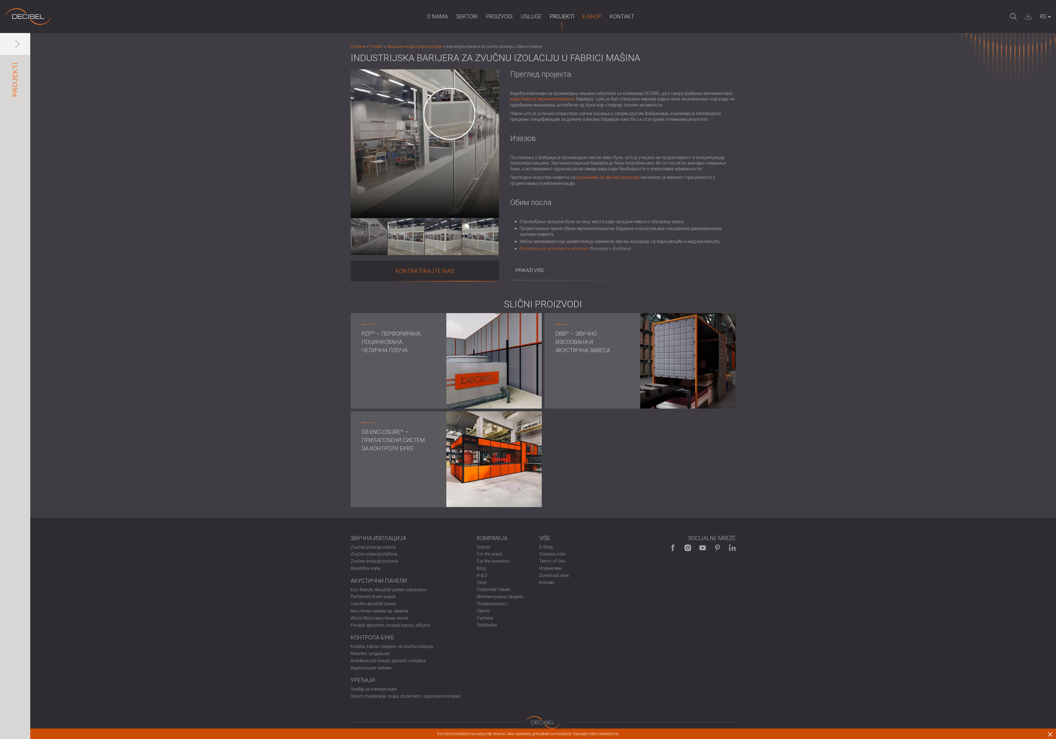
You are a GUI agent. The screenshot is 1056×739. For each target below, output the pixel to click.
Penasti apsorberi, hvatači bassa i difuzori (390, 625)
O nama (437, 16)
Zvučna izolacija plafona (374, 554)
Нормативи (550, 568)
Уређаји (363, 680)
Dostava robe (552, 554)
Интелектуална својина (500, 596)
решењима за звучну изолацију (608, 177)
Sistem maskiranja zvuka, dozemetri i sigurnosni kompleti (405, 696)
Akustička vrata (365, 568)
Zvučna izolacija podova (374, 561)
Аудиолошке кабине (371, 667)
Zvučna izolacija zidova (373, 547)
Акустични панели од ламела (379, 611)
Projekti (562, 16)
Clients (483, 611)
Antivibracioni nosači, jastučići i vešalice (388, 660)
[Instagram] (687, 547)
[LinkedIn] (732, 547)
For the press (489, 554)
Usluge (531, 16)
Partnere (485, 618)
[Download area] (1028, 16)
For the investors (493, 561)
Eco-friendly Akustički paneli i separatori (389, 589)
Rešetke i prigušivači (370, 653)
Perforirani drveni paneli (373, 596)
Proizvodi (499, 16)
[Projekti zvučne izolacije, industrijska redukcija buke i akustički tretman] (28, 16)
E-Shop (591, 16)
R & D (482, 575)
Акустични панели (379, 580)
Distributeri (487, 625)
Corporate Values (494, 589)
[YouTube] (702, 547)
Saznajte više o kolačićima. (596, 734)
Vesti (481, 582)
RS (1043, 16)
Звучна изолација (378, 538)
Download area (554, 575)
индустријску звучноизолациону (542, 99)
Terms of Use (552, 561)
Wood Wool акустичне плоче (379, 618)
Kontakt (622, 16)
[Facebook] (673, 547)
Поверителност (492, 603)
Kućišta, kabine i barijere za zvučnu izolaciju (392, 646)
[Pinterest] (717, 547)
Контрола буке (372, 637)
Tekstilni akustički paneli (373, 603)
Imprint (483, 547)
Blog (481, 568)
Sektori (467, 16)
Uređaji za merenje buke (374, 689)
